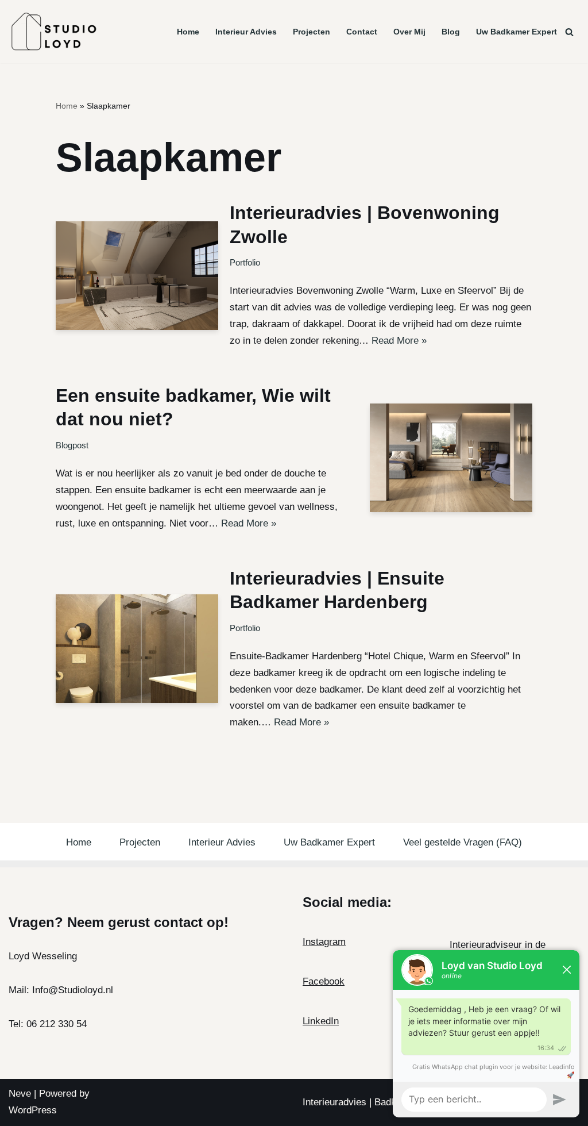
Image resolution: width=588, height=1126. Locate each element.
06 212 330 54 (56, 1024)
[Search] (569, 32)
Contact (361, 32)
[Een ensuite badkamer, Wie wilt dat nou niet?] (451, 457)
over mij (409, 32)
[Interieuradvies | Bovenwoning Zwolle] (137, 275)
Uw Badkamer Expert (516, 32)
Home (188, 32)
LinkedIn (321, 1021)
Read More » (399, 340)
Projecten (311, 32)
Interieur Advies (246, 32)
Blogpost (72, 445)
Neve (20, 1093)
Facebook (324, 981)
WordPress (33, 1110)
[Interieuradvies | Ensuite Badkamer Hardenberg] (137, 648)
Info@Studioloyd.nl (72, 990)
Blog (451, 32)
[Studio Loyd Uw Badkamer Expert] (54, 31)
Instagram (324, 941)
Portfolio (245, 262)
